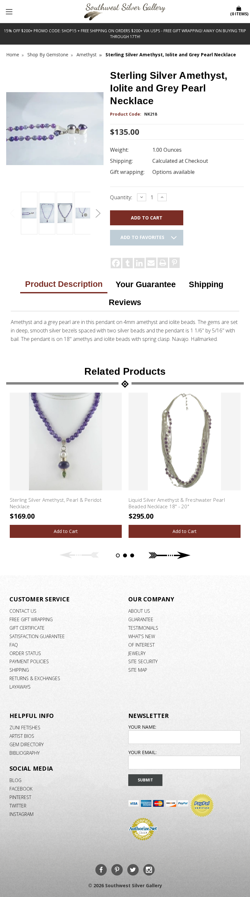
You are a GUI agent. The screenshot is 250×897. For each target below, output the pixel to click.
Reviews (125, 302)
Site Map (137, 670)
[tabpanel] (65, 465)
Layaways (20, 687)
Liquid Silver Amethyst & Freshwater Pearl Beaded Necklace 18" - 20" (177, 503)
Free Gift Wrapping (31, 619)
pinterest (20, 797)
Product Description (64, 283)
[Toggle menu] (10, 11)
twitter (17, 806)
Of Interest (141, 645)
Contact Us (22, 611)
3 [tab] (132, 555)
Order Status (25, 653)
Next (97, 213)
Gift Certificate (27, 628)
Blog (15, 780)
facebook (21, 789)
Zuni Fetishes (24, 727)
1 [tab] (118, 555)
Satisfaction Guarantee (37, 636)
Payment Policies (29, 661)
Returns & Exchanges (34, 678)
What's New (141, 636)
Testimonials (143, 628)
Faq (13, 645)
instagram (21, 814)
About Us (139, 611)
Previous (12, 213)
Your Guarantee (146, 284)
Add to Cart (66, 531)
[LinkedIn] (139, 263)
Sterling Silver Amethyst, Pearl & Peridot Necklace (56, 503)
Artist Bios (21, 736)
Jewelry (137, 653)
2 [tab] (125, 555)
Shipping (206, 284)
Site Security (143, 661)
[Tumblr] (127, 263)
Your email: (142, 752)
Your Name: (142, 727)
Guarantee (140, 619)
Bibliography (24, 753)
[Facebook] (116, 263)
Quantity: (121, 197)
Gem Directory (26, 744)
